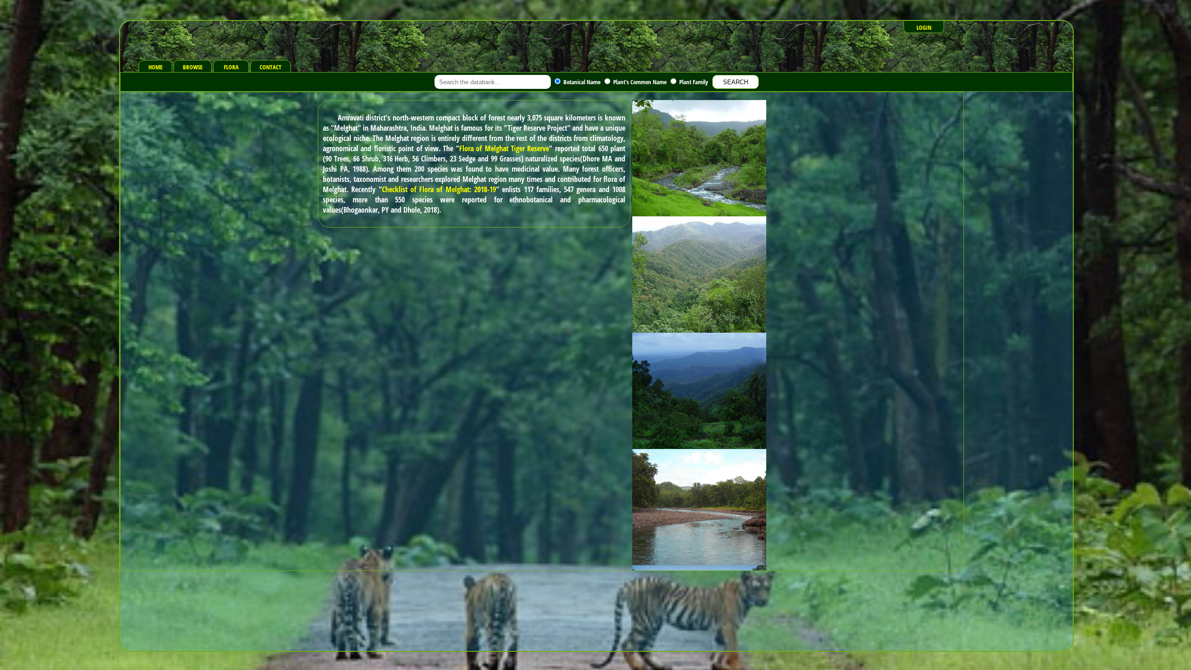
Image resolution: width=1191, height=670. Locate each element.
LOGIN (924, 27)
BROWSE (193, 67)
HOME (155, 67)
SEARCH (735, 82)
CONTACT (270, 67)
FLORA (231, 67)
